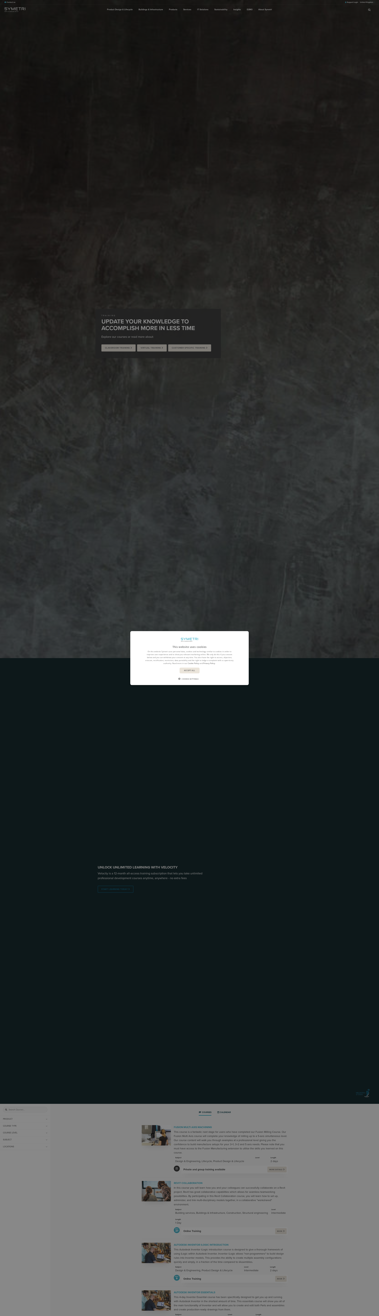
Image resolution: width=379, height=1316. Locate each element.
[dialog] (189, 658)
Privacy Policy (209, 663)
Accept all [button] (189, 670)
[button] (189, 678)
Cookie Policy (193, 663)
